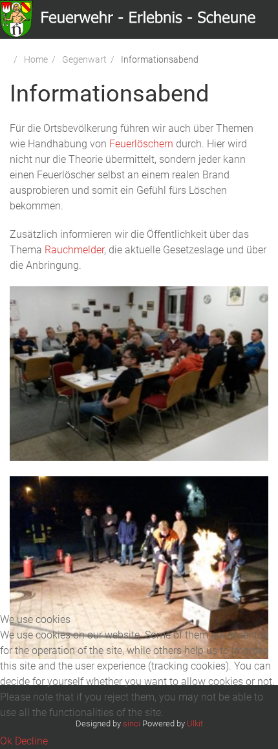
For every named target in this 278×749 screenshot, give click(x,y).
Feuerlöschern (141, 144)
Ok (6, 741)
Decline (31, 741)
